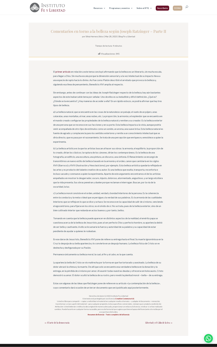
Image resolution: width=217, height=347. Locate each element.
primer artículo (63, 71)
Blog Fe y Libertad (127, 36)
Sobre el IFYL (143, 8)
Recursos (98, 8)
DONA (177, 8)
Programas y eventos (119, 8)
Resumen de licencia (96, 314)
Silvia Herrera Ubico (94, 36)
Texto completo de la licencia (117, 314)
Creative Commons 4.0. (124, 298)
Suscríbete (162, 8)
